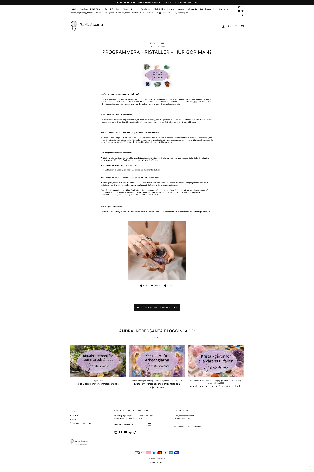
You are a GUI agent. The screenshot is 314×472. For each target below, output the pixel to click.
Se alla (157, 337)
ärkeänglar (142, 381)
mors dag (209, 381)
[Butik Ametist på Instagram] (115, 432)
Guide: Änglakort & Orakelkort (128, 13)
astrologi (150, 381)
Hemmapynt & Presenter (187, 9)
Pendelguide (148, 13)
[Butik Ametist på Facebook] (120, 432)
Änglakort (84, 9)
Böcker (125, 9)
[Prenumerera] (149, 424)
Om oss (98, 13)
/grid (195, 102)
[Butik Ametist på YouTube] (125, 432)
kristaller (152, 47)
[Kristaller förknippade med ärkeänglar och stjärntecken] (157, 361)
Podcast (166, 13)
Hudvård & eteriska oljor (164, 9)
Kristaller (73, 9)
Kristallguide (109, 13)
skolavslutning (236, 381)
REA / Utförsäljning (180, 13)
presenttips (225, 381)
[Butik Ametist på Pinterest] (130, 432)
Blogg (158, 13)
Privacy (73, 419)
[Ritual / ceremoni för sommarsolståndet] (98, 361)
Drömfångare (205, 9)
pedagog (217, 381)
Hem (151, 43)
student (211, 383)
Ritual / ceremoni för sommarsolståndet (98, 384)
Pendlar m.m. (146, 9)
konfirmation (194, 381)
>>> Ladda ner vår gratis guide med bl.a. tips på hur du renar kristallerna (130, 170)
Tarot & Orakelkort (112, 9)
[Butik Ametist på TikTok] (134, 432)
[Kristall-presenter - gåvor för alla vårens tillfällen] (216, 361)
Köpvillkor (74, 415)
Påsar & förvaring (220, 9)
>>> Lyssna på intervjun (200, 212)
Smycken (135, 9)
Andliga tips (159, 43)
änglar (134, 381)
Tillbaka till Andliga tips (158, 307)
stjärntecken (166, 381)
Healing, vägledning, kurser (81, 13)
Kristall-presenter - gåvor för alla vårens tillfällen (216, 386)
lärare (202, 381)
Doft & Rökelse (96, 9)
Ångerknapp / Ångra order (81, 423)
